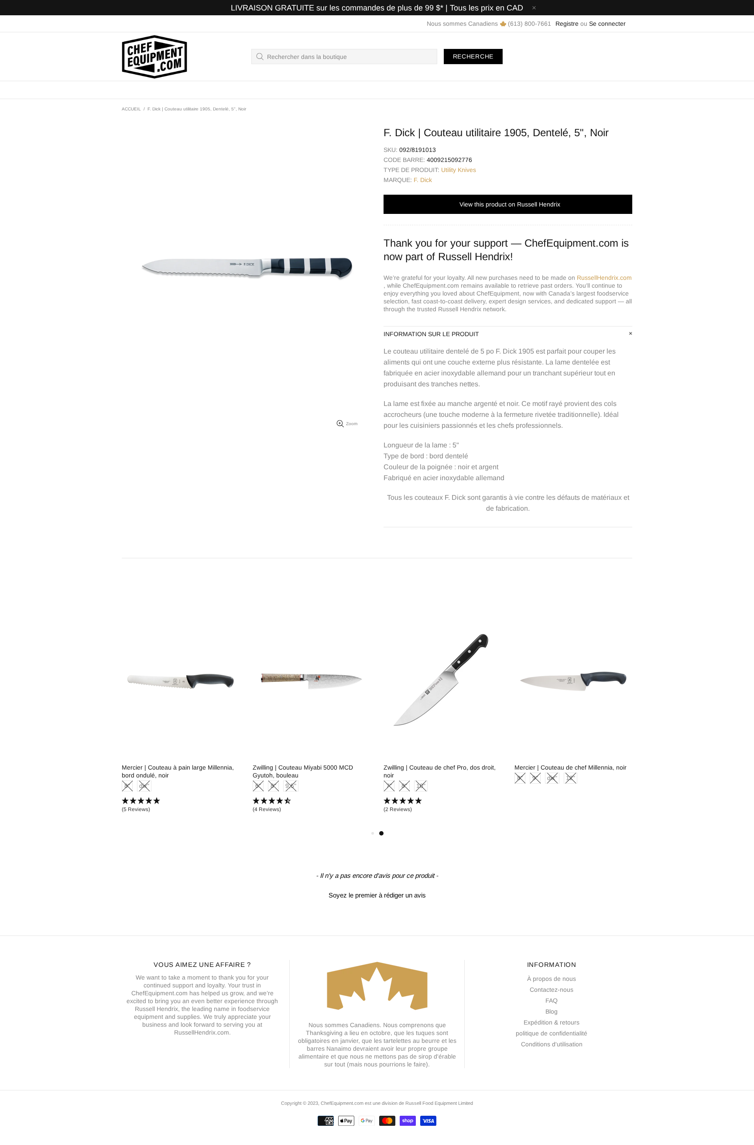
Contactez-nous (551, 989)
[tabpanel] (442, 717)
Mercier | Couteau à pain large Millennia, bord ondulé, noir (178, 771)
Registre (567, 23)
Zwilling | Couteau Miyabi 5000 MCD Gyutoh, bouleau (303, 771)
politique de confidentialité (551, 1033)
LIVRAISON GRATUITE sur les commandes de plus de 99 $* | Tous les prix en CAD (377, 7)
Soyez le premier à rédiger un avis (377, 895)
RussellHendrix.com (604, 277)
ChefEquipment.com (154, 56)
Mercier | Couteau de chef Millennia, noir (570, 767)
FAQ (551, 1000)
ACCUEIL (131, 109)
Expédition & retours (551, 1022)
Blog (551, 1011)
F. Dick (423, 179)
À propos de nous (551, 978)
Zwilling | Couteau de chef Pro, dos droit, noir (440, 771)
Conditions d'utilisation (552, 1044)
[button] (181, 805)
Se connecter (607, 23)
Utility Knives (458, 169)
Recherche (473, 56)
